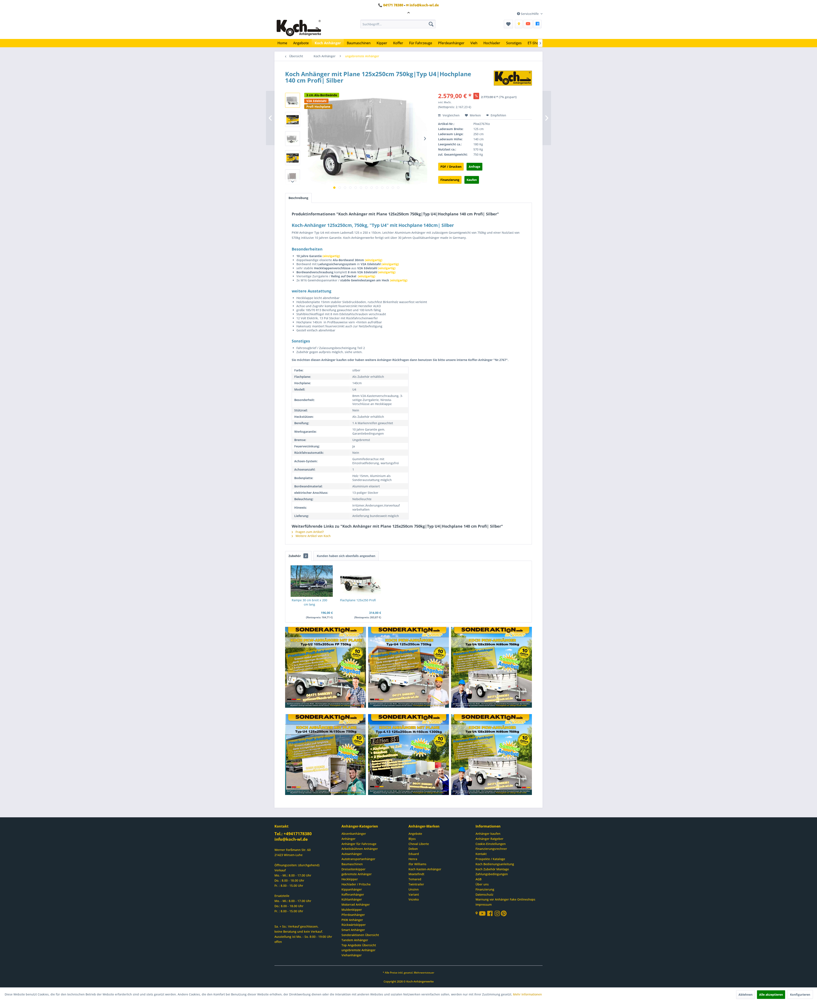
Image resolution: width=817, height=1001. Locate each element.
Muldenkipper (351, 910)
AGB (478, 879)
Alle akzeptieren (771, 994)
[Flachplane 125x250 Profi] (360, 581)
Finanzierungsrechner (491, 849)
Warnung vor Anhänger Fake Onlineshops (505, 899)
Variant (413, 894)
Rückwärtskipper (353, 925)
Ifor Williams (417, 864)
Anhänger (348, 839)
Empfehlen (498, 115)
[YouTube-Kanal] (483, 914)
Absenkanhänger (353, 834)
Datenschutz (484, 894)
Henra (412, 859)
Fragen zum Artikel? (309, 532)
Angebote (415, 834)
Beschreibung (298, 198)
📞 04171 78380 (390, 5)
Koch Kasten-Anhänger (424, 869)
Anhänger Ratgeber (489, 839)
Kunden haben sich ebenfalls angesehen (346, 556)
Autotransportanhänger (358, 859)
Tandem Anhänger (354, 940)
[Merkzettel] (508, 24)
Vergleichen (451, 115)
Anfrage (474, 167)
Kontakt (481, 854)
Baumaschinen (352, 864)
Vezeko (413, 899)
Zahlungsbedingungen (492, 874)
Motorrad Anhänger (355, 904)
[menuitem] (398, 24)
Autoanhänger (351, 854)
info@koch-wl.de (291, 839)
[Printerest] (504, 914)
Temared (414, 879)
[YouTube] (528, 24)
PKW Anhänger (352, 920)
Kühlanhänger (351, 899)
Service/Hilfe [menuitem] (530, 14)
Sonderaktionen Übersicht (360, 935)
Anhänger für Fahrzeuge (358, 844)
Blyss (412, 839)
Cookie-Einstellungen (491, 844)
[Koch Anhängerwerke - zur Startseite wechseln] (299, 28)
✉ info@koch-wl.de (422, 5)
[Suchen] (431, 24)
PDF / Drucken (450, 167)
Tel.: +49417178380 (293, 833)
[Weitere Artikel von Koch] (513, 78)
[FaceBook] (537, 24)
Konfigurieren (800, 994)
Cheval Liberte (418, 844)
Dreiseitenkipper (353, 869)
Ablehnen (745, 994)
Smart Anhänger (353, 930)
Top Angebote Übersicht (358, 945)
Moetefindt (416, 874)
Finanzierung (449, 180)
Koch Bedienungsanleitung (495, 864)
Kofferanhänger (352, 894)
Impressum (484, 904)
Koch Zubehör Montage (492, 869)
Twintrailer (416, 884)
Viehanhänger (351, 955)
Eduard (413, 854)
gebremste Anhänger (356, 874)
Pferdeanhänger (353, 915)
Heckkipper (349, 879)
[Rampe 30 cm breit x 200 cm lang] (312, 581)
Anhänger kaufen (488, 834)
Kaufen (472, 180)
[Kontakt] (519, 24)
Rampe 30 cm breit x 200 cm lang (309, 602)
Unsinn (413, 889)
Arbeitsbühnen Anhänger (359, 849)
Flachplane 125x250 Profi (358, 600)
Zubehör (298, 556)
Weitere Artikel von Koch (313, 536)
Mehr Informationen (527, 994)
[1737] (325, 668)
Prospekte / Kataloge (490, 859)
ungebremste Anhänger (358, 950)
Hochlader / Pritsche (356, 884)
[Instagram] (498, 914)
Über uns (482, 884)
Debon (413, 849)
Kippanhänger (351, 889)
